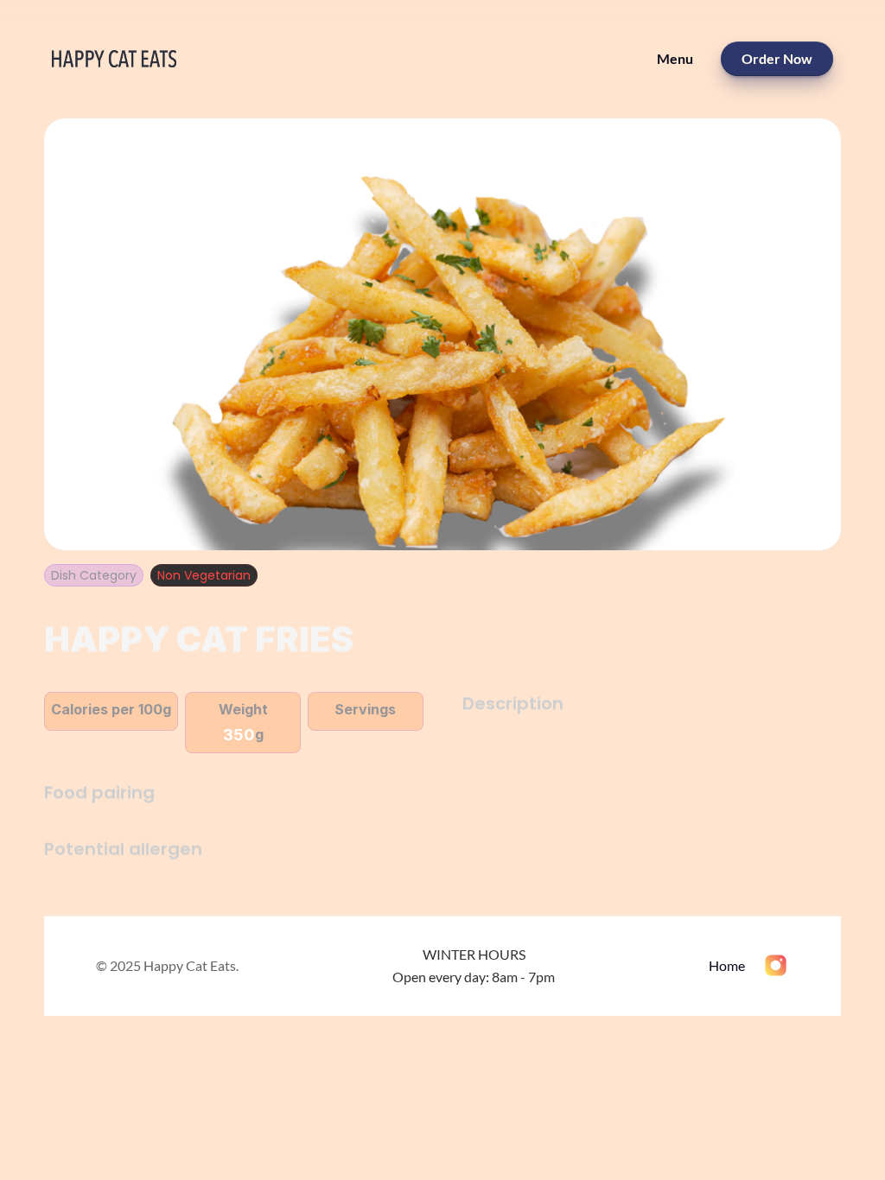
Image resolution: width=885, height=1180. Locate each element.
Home (727, 965)
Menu (675, 58)
